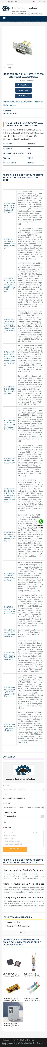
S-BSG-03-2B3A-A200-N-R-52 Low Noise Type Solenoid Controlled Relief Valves (9, 285)
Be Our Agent (23, 96)
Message (7, 828)
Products (11, 22)
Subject (7, 803)
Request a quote (13, 2)
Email (6, 785)
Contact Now (23, 85)
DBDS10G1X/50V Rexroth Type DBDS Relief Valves (9, 656)
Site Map (23, 1040)
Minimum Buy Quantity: (13, 153)
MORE (22, 932)
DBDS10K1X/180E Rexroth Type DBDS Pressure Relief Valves (9, 208)
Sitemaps (30, 1040)
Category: (7, 144)
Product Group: (9, 163)
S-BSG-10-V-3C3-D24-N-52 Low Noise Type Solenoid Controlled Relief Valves (9, 326)
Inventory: (7, 149)
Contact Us (14, 1040)
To (5, 794)
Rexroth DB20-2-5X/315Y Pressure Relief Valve (9, 390)
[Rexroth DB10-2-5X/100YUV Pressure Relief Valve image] (23, 48)
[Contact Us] (41, 523)
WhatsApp (23, 90)
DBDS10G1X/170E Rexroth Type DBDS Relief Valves (9, 727)
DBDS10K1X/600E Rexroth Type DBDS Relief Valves (9, 610)
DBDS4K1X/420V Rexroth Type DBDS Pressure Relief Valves (9, 536)
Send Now (15, 848)
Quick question (10, 812)
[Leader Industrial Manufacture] (6, 8)
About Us (5, 1040)
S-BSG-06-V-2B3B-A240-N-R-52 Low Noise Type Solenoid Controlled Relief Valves (9, 495)
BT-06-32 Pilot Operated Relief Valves (9, 461)
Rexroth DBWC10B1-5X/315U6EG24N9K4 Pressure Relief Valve (9, 425)
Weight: (6, 158)
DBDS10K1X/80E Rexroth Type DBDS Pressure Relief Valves (9, 692)
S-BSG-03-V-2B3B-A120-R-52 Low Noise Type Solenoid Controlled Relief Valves (9, 358)
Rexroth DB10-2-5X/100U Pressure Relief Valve (9, 577)
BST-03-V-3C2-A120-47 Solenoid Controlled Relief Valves (9, 243)
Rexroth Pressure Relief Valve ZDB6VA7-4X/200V (9, 633)
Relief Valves (19, 22)
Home (4, 22)
